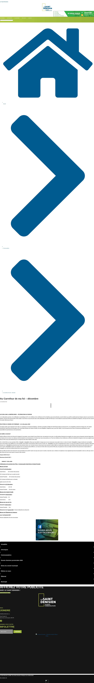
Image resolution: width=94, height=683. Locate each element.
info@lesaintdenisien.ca (5, 613)
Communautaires (6, 555)
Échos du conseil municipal (9, 565)
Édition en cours (6, 571)
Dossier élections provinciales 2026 (12, 560)
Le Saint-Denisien (4, 1)
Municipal (4, 581)
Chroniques (4, 549)
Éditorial (3, 576)
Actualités (4, 544)
